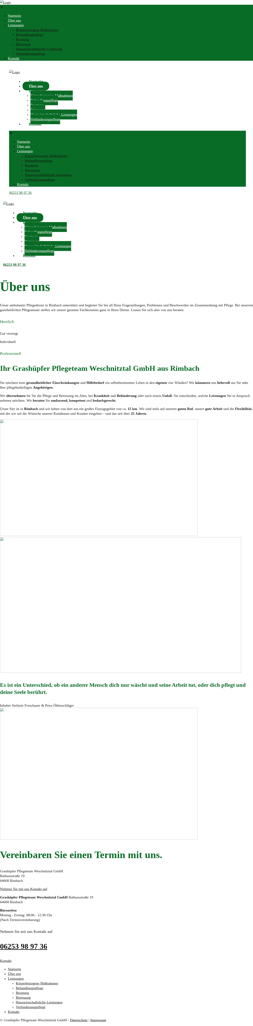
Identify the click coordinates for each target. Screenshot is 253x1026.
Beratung (22, 993)
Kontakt (13, 1012)
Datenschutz (79, 1020)
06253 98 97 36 (23, 946)
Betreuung (23, 997)
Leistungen (16, 979)
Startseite (14, 969)
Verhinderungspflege (30, 1007)
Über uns (14, 974)
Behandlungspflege (29, 988)
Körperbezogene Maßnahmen (37, 983)
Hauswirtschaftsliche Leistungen (39, 1002)
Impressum (98, 1020)
